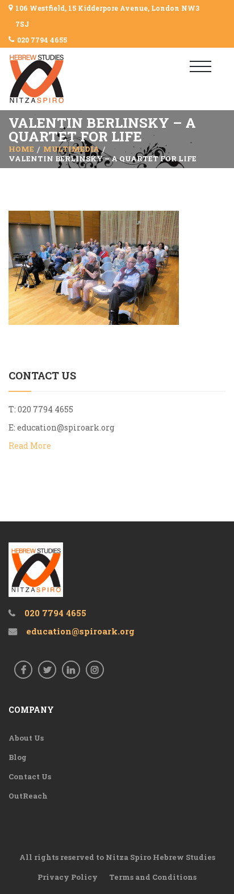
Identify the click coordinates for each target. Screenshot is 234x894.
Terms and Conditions (153, 877)
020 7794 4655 (42, 39)
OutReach (28, 796)
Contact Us (30, 776)
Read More (30, 445)
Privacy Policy (67, 877)
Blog (18, 757)
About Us (26, 738)
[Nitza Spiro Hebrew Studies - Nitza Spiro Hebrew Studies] (55, 79)
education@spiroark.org (65, 427)
